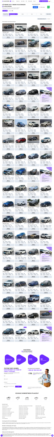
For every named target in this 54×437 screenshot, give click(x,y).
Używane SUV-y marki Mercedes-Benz (8, 412)
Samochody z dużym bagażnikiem (40, 417)
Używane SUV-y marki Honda (23, 409)
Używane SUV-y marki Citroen (6, 408)
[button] (46, 21)
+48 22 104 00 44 (45, 1)
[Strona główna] (5, 1)
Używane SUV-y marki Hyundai (40, 409)
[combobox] (47, 18)
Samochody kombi (38, 405)
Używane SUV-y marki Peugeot (7, 413)
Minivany (3, 417)
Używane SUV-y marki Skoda (6, 414)
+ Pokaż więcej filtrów (6, 15)
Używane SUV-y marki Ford (6, 409)
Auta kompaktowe (5, 418)
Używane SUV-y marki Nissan (23, 412)
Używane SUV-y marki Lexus (23, 410)
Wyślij (18, 386)
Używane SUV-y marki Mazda (40, 410)
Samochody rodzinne (5, 405)
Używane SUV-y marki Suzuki (23, 414)
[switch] (11, 1)
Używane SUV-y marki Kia (6, 410)
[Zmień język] (49, 1)
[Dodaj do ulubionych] (13, 32)
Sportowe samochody (38, 418)
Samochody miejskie (22, 418)
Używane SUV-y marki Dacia (39, 408)
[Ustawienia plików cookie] (2, 435)
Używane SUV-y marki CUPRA (23, 408)
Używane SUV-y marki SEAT (39, 413)
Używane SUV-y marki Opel (39, 412)
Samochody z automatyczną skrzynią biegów (25, 405)
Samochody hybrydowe (22, 417)
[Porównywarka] (12, 32)
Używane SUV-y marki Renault (23, 413)
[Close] (16, 14)
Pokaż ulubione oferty (41, 18)
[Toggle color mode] (51, 1)
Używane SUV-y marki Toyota (40, 414)
